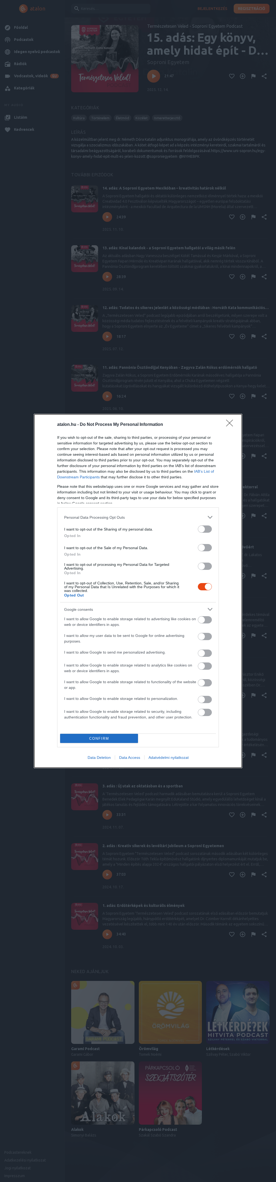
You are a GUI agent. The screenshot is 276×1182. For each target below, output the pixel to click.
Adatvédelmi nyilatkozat (169, 757)
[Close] (231, 425)
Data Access (129, 757)
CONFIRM (99, 738)
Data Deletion (99, 757)
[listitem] (138, 517)
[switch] (205, 529)
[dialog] (138, 591)
